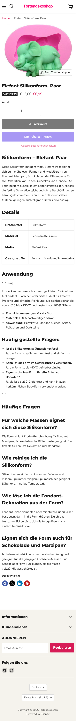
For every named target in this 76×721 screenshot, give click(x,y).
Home (6, 18)
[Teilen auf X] (12, 583)
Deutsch (36, 687)
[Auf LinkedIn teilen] (20, 583)
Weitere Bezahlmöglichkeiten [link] (38, 145)
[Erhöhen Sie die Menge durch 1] (36, 111)
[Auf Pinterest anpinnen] (27, 583)
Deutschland (36, 697)
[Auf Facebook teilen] (5, 583)
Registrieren (62, 647)
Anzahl (6, 102)
